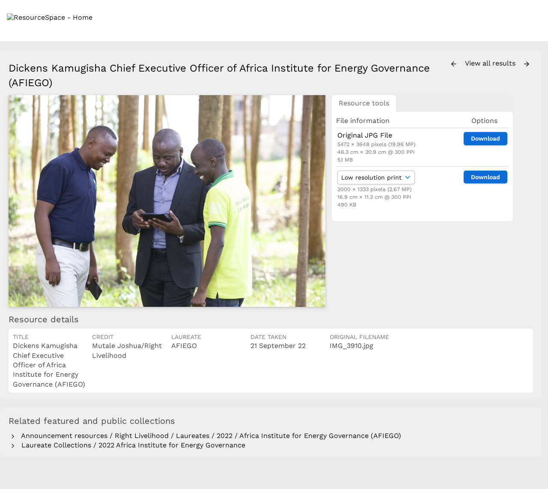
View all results (491, 63)
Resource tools (364, 103)
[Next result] (526, 64)
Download (485, 138)
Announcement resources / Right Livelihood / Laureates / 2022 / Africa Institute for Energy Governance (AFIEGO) (209, 436)
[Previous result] (453, 64)
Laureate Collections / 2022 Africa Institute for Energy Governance (131, 445)
